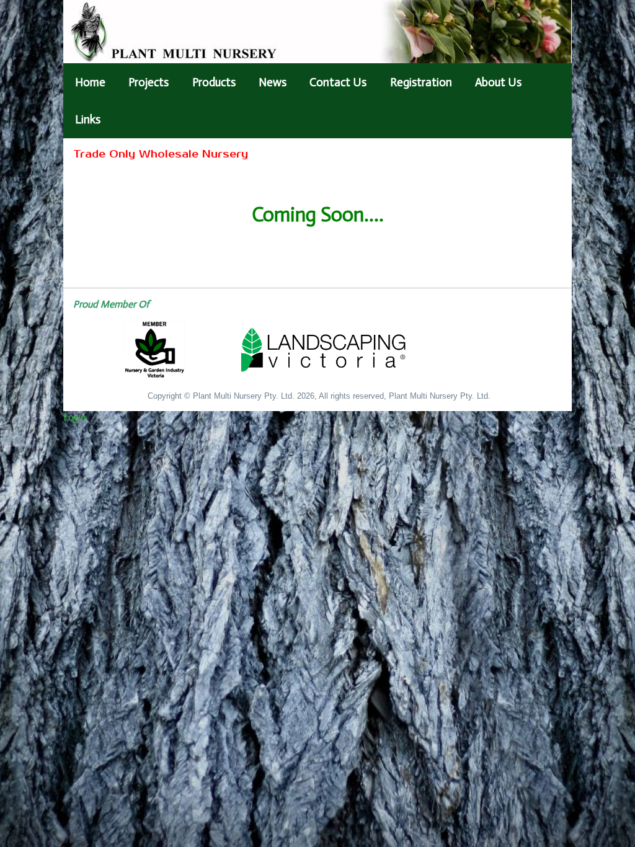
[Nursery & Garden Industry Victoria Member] (154, 349)
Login (74, 417)
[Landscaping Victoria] (317, 349)
